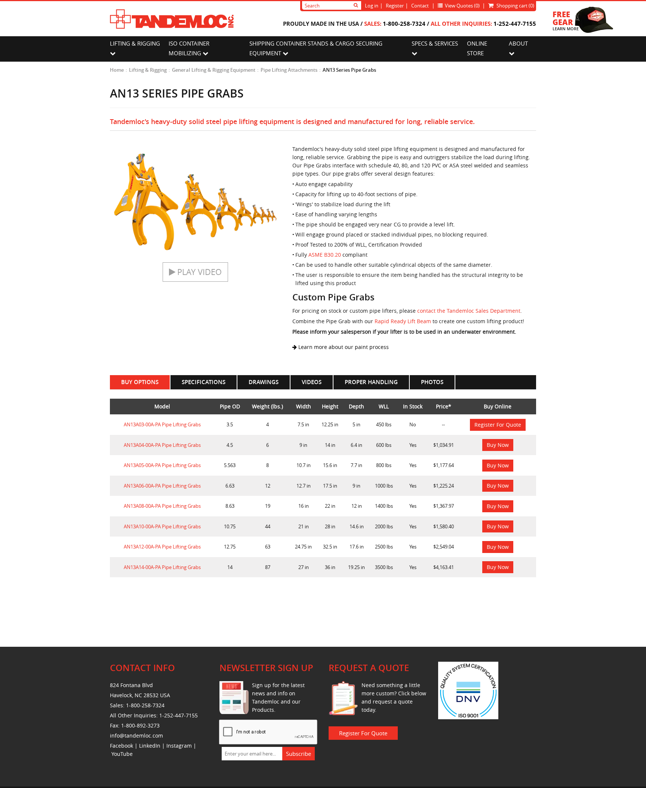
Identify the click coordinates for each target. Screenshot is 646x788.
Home (117, 70)
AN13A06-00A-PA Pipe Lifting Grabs (162, 485)
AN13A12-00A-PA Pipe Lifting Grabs (162, 546)
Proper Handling (371, 382)
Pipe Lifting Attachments (289, 70)
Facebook (121, 745)
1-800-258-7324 (404, 23)
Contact (420, 5)
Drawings (264, 382)
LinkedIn (149, 745)
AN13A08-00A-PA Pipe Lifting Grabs (162, 506)
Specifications (203, 382)
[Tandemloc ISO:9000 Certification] (468, 690)
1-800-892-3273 (140, 725)
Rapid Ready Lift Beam (403, 321)
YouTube (122, 753)
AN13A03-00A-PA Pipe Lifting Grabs (162, 424)
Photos (432, 382)
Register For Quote (497, 424)
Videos (312, 382)
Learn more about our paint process (343, 346)
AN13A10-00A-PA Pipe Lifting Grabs (162, 526)
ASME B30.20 (324, 254)
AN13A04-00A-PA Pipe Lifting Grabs (162, 445)
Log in (371, 5)
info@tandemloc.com (136, 735)
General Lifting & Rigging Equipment (213, 70)
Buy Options (140, 382)
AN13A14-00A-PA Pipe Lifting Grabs (162, 567)
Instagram (179, 745)
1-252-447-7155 (514, 23)
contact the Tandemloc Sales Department (468, 310)
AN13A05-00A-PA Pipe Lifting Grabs (162, 465)
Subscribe (298, 753)
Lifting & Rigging (148, 70)
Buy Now (498, 444)
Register (395, 5)
